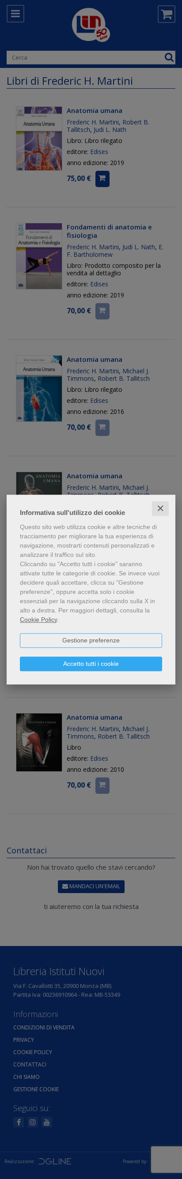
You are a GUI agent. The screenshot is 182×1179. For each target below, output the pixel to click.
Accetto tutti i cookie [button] (91, 663)
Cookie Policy (38, 619)
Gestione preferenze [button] (91, 640)
